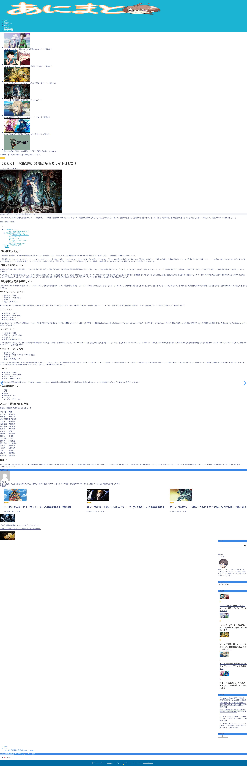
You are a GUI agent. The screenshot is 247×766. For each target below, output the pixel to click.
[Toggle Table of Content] (1, 226)
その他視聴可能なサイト (18, 243)
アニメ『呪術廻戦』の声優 (13, 245)
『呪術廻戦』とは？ (11, 229)
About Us (6, 25)
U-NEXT (14, 241)
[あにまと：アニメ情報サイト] (86, 15)
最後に (7, 247)
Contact (6, 27)
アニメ (2, 158)
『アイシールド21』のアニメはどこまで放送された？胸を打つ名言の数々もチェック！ (233, 725)
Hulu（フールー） (17, 238)
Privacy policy (8, 23)
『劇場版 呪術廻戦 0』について (20, 231)
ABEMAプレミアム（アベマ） (20, 235)
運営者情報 (4, 754)
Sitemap (6, 22)
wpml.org (109, 763)
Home (6, 20)
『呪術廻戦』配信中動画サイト (14, 233)
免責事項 (11, 754)
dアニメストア (16, 236)
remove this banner (148, 763)
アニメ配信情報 (8, 29)
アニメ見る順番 (8, 30)
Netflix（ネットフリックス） (20, 240)
